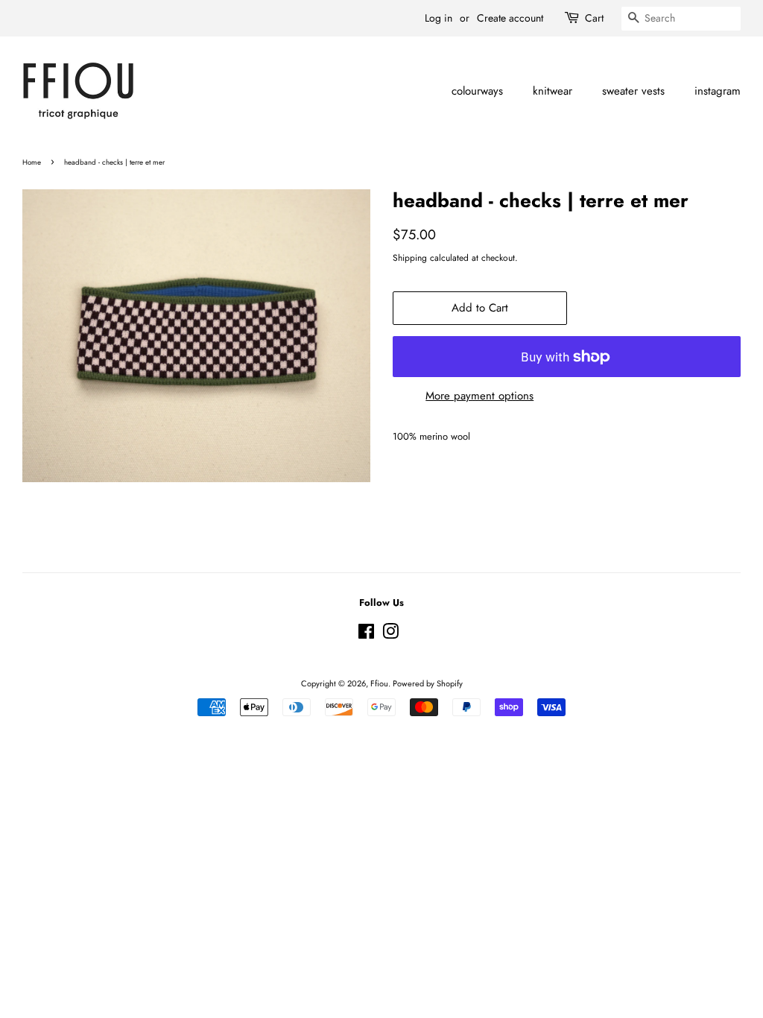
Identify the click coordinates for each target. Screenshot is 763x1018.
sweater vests (633, 91)
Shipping (410, 258)
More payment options (479, 396)
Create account (510, 17)
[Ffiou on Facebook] (366, 635)
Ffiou (379, 683)
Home (31, 162)
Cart (594, 17)
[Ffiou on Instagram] (390, 635)
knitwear (552, 91)
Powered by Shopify (428, 683)
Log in (438, 17)
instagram (717, 91)
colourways (477, 91)
